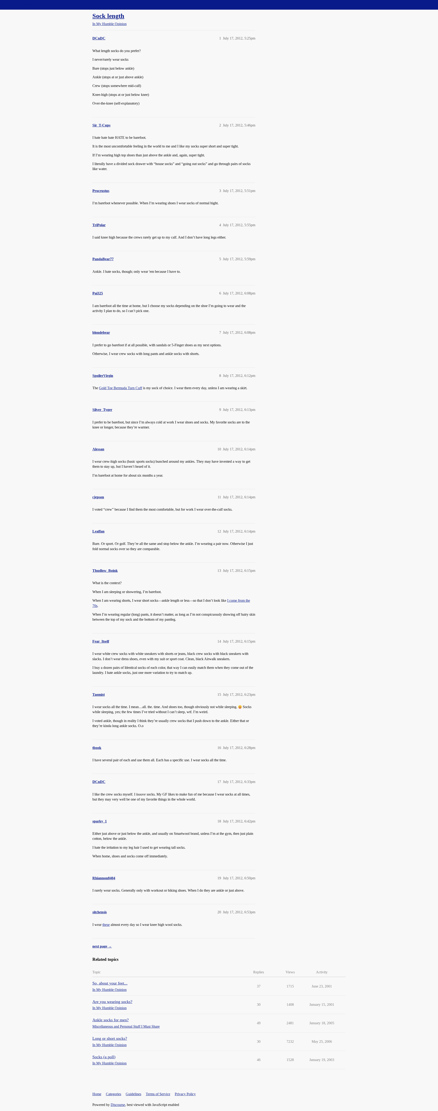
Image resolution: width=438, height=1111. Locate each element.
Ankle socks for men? (110, 1020)
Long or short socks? (109, 1038)
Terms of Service (158, 1094)
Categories (113, 1094)
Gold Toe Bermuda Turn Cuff (120, 388)
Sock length (108, 15)
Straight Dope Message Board (24, 5)
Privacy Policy (185, 1094)
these (106, 925)
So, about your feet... (110, 983)
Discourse (118, 1105)
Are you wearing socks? (112, 1001)
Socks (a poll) (103, 1057)
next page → (102, 946)
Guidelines (133, 1094)
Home (96, 1094)
